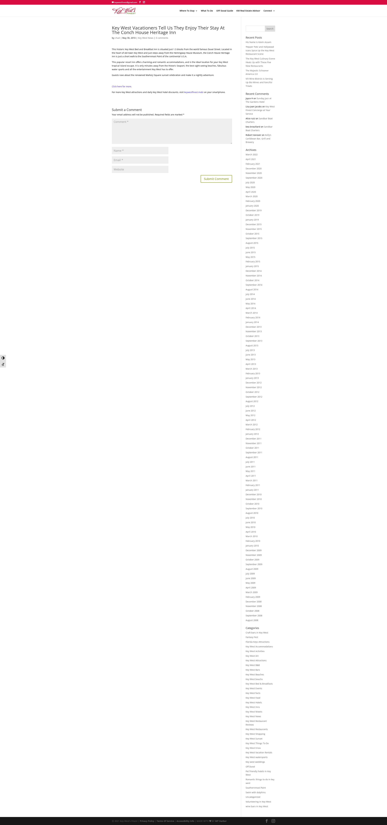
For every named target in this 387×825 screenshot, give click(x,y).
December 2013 (254, 326)
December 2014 (254, 270)
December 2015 (254, 224)
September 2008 (254, 615)
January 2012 (252, 433)
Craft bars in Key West (257, 632)
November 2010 (254, 499)
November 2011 (254, 443)
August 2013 (252, 345)
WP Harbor (221, 821)
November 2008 (254, 606)
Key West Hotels (254, 702)
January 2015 (252, 266)
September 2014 (254, 284)
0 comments (162, 37)
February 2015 (253, 261)
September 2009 (254, 564)
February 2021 (253, 163)
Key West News (145, 37)
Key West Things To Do (257, 743)
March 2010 (252, 536)
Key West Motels (254, 711)
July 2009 (250, 573)
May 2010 (250, 527)
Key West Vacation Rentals (259, 752)
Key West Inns (253, 707)
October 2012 (252, 392)
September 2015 (254, 238)
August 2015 (252, 242)
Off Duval (250, 766)
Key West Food (253, 697)
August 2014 (252, 289)
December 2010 (254, 494)
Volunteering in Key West (258, 801)
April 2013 (251, 364)
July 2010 (250, 517)
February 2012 (253, 429)
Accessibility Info (185, 821)
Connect (267, 11)
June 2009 (251, 578)
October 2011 (252, 447)
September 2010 (254, 508)
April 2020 (251, 191)
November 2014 (254, 275)
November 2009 (254, 555)
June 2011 (251, 466)
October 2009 (252, 559)
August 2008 (252, 620)
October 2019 (252, 215)
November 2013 (254, 331)
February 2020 (253, 201)
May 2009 (250, 582)
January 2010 (252, 545)
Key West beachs (254, 679)
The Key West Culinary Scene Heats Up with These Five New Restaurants (260, 62)
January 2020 (252, 205)
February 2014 (253, 317)
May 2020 (250, 187)
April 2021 (251, 159)
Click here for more (121, 86)
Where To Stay (187, 11)
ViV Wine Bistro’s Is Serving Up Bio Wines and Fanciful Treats (259, 82)
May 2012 (250, 415)
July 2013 (250, 350)
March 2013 (252, 368)
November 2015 (254, 229)
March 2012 (252, 424)
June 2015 (251, 252)
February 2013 (253, 373)
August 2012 (252, 401)
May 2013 (250, 359)
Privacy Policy (147, 821)
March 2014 (252, 312)
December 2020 (254, 168)
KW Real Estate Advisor (248, 11)
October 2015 (252, 233)
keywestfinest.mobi (193, 92)
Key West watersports (257, 757)
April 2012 (251, 420)
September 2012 (254, 396)
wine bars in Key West (257, 806)
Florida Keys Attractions (258, 641)
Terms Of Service (165, 821)
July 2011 (250, 461)
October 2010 (252, 503)
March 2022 (252, 154)
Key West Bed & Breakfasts (259, 683)
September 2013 (254, 340)
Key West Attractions (256, 660)
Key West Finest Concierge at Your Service (260, 110)
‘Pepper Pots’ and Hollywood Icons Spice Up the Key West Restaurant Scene (260, 50)
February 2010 (253, 541)
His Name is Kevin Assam (258, 42)
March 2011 (252, 480)
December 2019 (254, 210)
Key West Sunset (254, 738)
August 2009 (252, 568)
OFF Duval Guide (224, 11)
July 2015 (250, 247)
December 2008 (254, 601)
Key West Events (254, 688)
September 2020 (254, 177)
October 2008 (252, 610)
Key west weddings (255, 761)
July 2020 (250, 182)
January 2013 (252, 378)
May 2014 (250, 303)
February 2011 (253, 485)
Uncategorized (253, 797)
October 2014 (252, 280)
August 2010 (252, 513)
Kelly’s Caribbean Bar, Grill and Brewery (258, 139)
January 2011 (252, 489)
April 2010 (251, 531)
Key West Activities (255, 651)
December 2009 (254, 550)
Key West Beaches (255, 674)
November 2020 (254, 173)
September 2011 (254, 452)
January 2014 (252, 322)
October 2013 (252, 336)
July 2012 (250, 405)
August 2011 (252, 457)
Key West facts (253, 693)
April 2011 (251, 475)
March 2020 (252, 196)
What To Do (207, 11)
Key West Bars (253, 669)
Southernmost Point (256, 787)
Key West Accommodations (259, 646)
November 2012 (254, 387)
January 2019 (252, 219)
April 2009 (251, 587)
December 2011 (254, 438)
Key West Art (252, 655)
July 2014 (250, 294)
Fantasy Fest (252, 637)
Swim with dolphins (256, 792)
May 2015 (250, 257)
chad (117, 37)
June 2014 (251, 298)
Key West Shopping (255, 733)
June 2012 (251, 410)
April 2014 (251, 308)
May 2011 (250, 471)
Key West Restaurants (257, 729)
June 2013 (251, 354)
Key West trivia (253, 748)
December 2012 (254, 382)
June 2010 (251, 522)
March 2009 (252, 592)
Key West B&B (253, 665)
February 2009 (253, 596)
